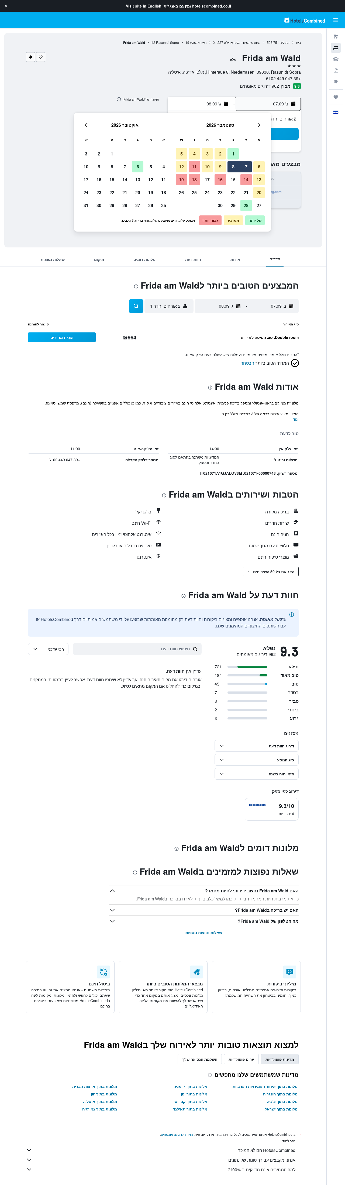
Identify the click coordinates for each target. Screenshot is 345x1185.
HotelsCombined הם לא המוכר (266, 1150)
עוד (296, 419)
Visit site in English (143, 6)
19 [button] (181, 179)
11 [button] (194, 167)
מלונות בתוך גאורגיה (99, 1109)
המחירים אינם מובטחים (177, 1134)
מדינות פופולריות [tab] (279, 1059)
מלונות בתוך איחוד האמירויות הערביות (265, 1086)
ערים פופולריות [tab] (241, 1059)
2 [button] (220, 154)
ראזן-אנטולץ (198, 42)
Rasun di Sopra (167, 42)
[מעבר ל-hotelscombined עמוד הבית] (305, 20)
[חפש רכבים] (336, 59)
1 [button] (233, 154)
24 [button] (207, 192)
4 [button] (194, 154)
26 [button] (181, 192)
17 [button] (207, 179)
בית (298, 42)
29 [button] (233, 205)
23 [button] (220, 192)
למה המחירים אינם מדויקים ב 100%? (261, 1169)
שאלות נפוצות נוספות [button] (203, 932)
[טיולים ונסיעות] (336, 97)
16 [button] (220, 179)
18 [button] (194, 179)
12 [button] (181, 167)
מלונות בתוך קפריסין (189, 1101)
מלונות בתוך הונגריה (280, 1094)
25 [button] (194, 192)
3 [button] (207, 154)
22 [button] (233, 192)
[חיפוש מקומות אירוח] (336, 47)
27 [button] (259, 205)
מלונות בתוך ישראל (281, 1109)
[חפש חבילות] (336, 70)
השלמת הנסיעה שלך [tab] (199, 1059)
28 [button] (246, 205)
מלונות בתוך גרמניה (190, 1086)
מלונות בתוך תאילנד (190, 1109)
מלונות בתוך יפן (194, 1094)
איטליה (284, 42)
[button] (6, 6)
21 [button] (246, 192)
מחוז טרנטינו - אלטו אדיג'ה (242, 42)
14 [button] (246, 179)
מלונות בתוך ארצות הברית (94, 1086)
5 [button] (181, 154)
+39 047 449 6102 (283, 78)
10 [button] (207, 167)
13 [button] (259, 179)
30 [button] (220, 205)
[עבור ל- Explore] (336, 81)
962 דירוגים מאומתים (259, 86)
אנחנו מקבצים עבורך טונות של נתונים (261, 1160)
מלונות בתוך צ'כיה (282, 1101)
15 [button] (233, 179)
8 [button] (233, 167)
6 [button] (259, 167)
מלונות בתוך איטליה (100, 1101)
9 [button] (220, 167)
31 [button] (86, 205)
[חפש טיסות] (336, 36)
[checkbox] (272, 809)
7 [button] (246, 167)
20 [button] (259, 192)
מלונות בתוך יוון (104, 1094)
